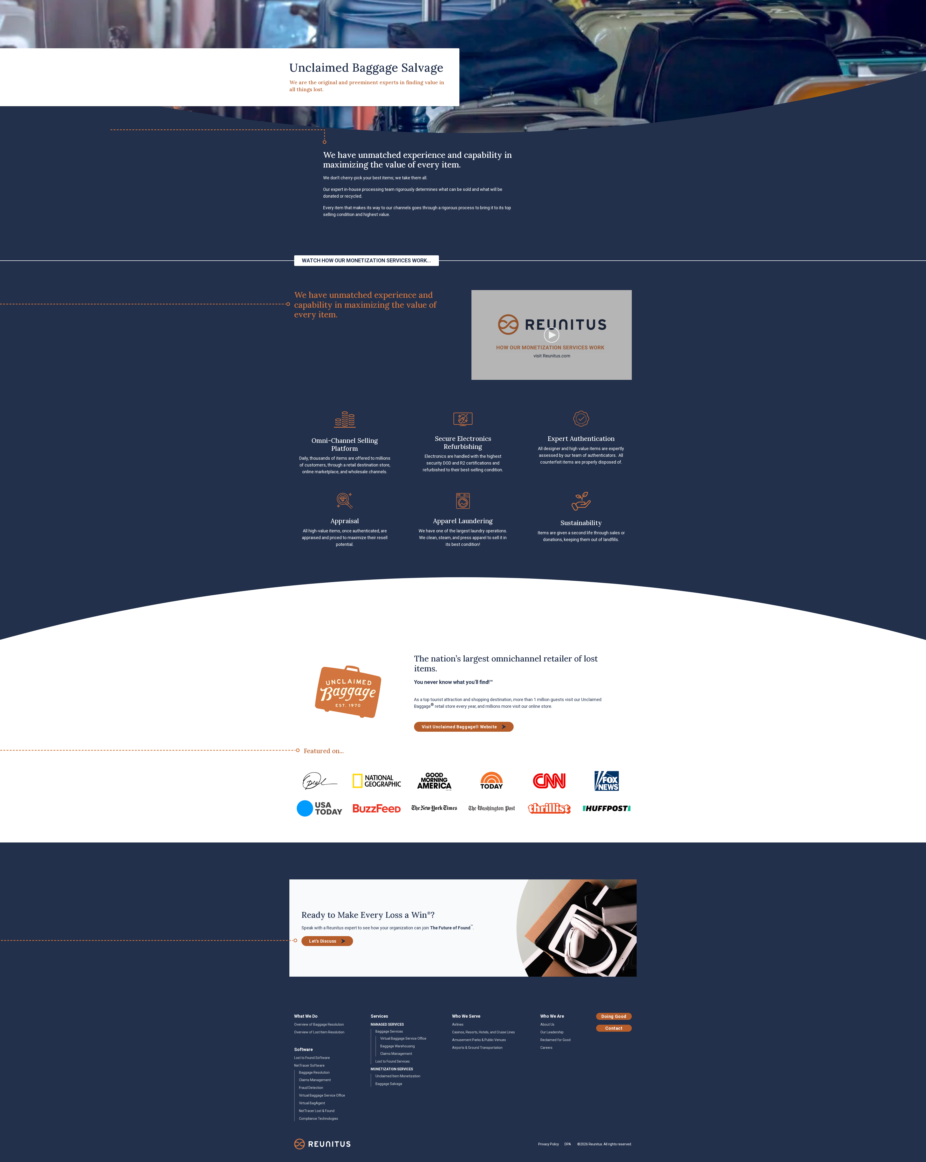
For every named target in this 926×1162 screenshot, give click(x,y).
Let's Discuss (322, 941)
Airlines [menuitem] (457, 1024)
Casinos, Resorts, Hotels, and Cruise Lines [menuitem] (483, 1032)
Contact (613, 1028)
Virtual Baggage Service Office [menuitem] (322, 1095)
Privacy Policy (548, 1144)
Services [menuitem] (379, 1016)
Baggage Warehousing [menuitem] (397, 1046)
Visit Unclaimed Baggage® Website (459, 726)
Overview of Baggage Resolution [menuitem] (319, 1024)
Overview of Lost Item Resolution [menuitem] (319, 1032)
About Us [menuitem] (547, 1024)
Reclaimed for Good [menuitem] (555, 1040)
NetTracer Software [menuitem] (309, 1065)
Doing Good (613, 1016)
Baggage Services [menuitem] (389, 1031)
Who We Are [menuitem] (552, 1016)
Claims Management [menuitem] (315, 1080)
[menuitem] (387, 1024)
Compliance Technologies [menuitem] (318, 1118)
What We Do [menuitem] (306, 1016)
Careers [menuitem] (546, 1048)
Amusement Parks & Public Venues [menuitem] (479, 1040)
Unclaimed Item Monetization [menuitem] (397, 1076)
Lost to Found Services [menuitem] (392, 1061)
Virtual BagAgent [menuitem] (312, 1103)
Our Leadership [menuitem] (552, 1032)
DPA (568, 1144)
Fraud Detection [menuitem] (311, 1088)
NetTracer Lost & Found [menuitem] (316, 1111)
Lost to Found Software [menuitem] (312, 1058)
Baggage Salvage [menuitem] (388, 1084)
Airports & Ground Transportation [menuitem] (477, 1048)
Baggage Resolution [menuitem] (314, 1072)
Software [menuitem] (303, 1049)
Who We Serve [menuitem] (466, 1016)
